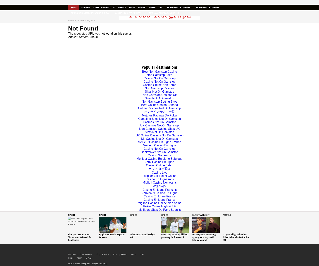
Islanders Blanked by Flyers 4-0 (143, 236)
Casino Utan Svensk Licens (128, 13)
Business (85, 7)
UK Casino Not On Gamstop (159, 138)
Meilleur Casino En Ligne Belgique (159, 158)
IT (114, 7)
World (152, 7)
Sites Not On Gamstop (159, 91)
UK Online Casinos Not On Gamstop (159, 135)
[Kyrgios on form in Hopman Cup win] (112, 225)
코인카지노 (159, 186)
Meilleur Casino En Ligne (159, 145)
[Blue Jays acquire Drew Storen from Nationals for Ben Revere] (81, 225)
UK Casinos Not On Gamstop (159, 125)
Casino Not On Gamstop (160, 78)
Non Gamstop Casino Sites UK (159, 128)
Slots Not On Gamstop (159, 132)
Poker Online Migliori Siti (159, 206)
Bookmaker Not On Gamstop (159, 152)
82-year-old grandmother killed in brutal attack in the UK (236, 237)
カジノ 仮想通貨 (159, 168)
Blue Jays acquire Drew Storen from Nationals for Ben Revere (80, 237)
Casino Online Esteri (159, 165)
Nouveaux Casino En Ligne (159, 193)
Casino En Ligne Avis (159, 179)
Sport (132, 7)
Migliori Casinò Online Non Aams (159, 203)
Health (141, 7)
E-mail (88, 258)
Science (122, 7)
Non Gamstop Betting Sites (159, 101)
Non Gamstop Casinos (178, 7)
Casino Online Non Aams (159, 85)
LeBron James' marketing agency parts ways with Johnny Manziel (204, 237)
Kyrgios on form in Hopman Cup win (112, 236)
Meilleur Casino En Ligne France (159, 142)
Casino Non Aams (159, 155)
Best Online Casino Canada (159, 104)
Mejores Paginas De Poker (159, 115)
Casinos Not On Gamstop (159, 122)
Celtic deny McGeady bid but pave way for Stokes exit (174, 236)
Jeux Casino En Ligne (159, 162)
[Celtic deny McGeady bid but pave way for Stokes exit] (175, 225)
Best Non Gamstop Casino (159, 71)
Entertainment (101, 7)
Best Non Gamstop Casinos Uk (164, 13)
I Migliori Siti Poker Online (159, 175)
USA (160, 7)
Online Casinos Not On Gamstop (159, 108)
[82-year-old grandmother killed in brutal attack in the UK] (237, 225)
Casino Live (159, 172)
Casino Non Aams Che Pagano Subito (90, 13)
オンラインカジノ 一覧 (159, 111)
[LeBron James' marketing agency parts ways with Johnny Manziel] (206, 225)
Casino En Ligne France (160, 196)
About (79, 258)
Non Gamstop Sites (159, 75)
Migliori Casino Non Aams (160, 182)
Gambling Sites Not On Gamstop (159, 118)
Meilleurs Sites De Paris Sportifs (159, 209)
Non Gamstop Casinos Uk (160, 94)
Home (74, 7)
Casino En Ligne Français (160, 189)
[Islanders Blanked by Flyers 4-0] (144, 225)
